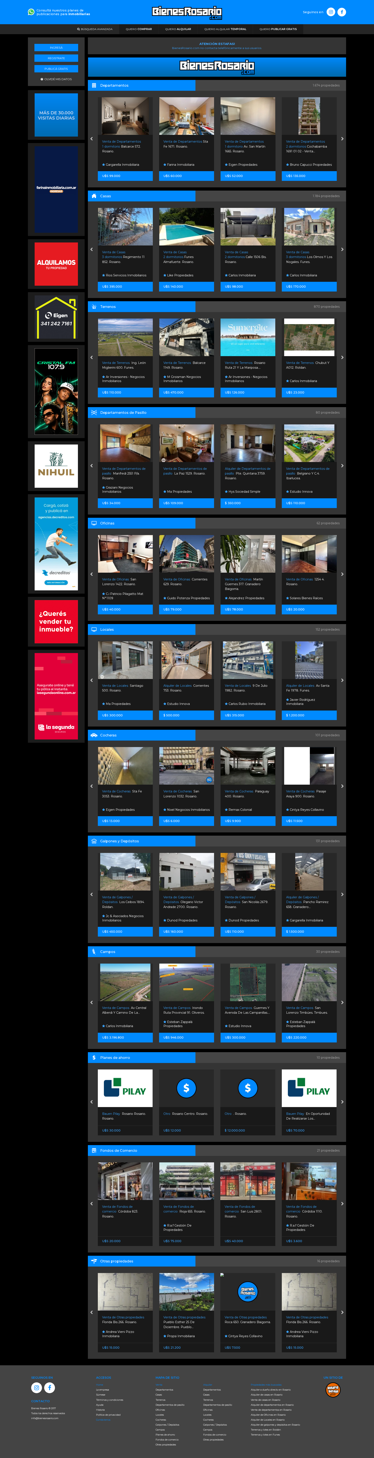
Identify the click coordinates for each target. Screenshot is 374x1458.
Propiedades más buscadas (266, 1384)
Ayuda (99, 1404)
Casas (159, 1394)
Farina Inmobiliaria (119, 165)
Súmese (100, 1394)
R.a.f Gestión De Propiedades (116, 1228)
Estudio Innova (300, 165)
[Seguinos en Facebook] (341, 12)
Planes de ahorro (165, 1434)
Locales (160, 1414)
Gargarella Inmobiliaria (306, 810)
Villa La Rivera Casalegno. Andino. (306, 257)
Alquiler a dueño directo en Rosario (271, 1389)
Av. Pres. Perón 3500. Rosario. (307, 473)
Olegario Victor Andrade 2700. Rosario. (122, 902)
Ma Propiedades (117, 492)
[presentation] (91, 139)
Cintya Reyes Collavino (245, 810)
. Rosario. (174, 1114)
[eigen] (56, 316)
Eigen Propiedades (181, 165)
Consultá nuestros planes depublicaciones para (63, 12)
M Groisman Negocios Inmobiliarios (120, 379)
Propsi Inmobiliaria (119, 1336)
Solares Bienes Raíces (244, 598)
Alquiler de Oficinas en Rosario (268, 1414)
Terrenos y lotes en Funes (265, 1434)
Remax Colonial (178, 810)
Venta (159, 1384)
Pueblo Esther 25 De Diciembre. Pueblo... (123, 1322)
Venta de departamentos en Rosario (271, 1409)
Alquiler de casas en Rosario (266, 1394)
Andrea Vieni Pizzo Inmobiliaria (241, 1334)
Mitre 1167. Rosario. (305, 146)
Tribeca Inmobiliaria (304, 492)
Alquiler (207, 1384)
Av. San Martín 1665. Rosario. (183, 146)
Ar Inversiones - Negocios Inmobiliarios (184, 379)
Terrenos (160, 1399)
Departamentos (164, 1389)
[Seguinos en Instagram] (331, 12)
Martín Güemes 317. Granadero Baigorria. (182, 584)
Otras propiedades (166, 1444)
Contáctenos (103, 1419)
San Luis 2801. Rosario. (182, 1211)
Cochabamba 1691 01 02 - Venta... (245, 146)
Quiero (139, 29)
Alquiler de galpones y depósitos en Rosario (275, 1424)
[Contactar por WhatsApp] (56, 114)
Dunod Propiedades (304, 598)
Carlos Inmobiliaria (180, 275)
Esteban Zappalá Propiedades (116, 1024)
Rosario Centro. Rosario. (124, 1114)
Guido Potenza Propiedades (126, 598)
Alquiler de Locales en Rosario (268, 1419)
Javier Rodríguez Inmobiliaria (239, 702)
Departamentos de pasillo (170, 1404)
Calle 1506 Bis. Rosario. (184, 257)
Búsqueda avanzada (96, 29)
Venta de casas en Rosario (265, 1399)
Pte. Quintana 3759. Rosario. (186, 473)
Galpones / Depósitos (167, 1424)
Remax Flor (298, 381)
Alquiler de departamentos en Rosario (272, 1404)
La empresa (102, 1389)
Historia (100, 1409)
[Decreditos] (56, 543)
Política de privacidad (108, 1414)
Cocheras (161, 1419)
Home (99, 1384)
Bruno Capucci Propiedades (248, 165)
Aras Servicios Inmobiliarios (309, 920)
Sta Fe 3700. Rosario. (304, 902)
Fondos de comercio (167, 1439)
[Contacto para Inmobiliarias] (31, 11)
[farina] (56, 189)
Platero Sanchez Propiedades (300, 1228)
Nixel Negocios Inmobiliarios (126, 810)
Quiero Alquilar (225, 29)
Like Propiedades (118, 275)
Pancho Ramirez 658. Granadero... (246, 902)
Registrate (56, 58)
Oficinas (160, 1409)
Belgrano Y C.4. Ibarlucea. (246, 473)
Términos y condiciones (109, 1399)
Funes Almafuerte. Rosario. (117, 257)
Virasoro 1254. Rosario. (304, 1211)
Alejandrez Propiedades (307, 275)
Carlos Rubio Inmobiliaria (185, 704)
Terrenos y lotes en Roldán (266, 1429)
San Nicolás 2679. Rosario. (185, 902)
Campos (160, 1429)
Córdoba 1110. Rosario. (243, 1211)
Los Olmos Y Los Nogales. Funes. (248, 257)
